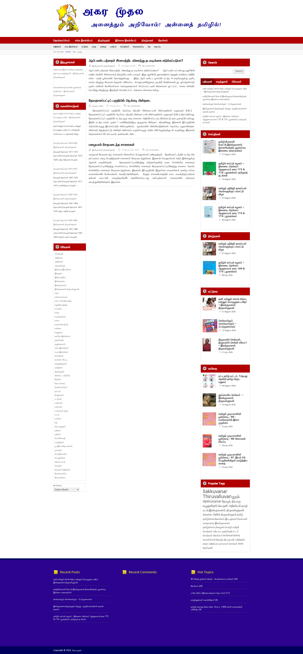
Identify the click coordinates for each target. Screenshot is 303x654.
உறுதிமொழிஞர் (61, 304)
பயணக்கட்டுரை (61, 410)
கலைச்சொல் (209, 539)
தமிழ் (240, 514)
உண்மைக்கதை (61, 296)
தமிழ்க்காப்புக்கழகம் (214, 527)
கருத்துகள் (222, 81)
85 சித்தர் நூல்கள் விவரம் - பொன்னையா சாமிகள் (212, 578)
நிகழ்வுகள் (147, 40)
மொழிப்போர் (60, 457)
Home (68, 52)
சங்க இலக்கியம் (84, 40)
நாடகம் (58, 391)
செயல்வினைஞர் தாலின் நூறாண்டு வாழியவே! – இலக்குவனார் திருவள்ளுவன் (67, 91)
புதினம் (58, 430)
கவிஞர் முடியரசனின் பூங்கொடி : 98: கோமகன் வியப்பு (232, 438)
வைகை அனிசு (211, 514)
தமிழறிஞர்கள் (61, 363)
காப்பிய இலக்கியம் (62, 336)
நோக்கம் (163, 41)
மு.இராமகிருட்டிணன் (64, 446)
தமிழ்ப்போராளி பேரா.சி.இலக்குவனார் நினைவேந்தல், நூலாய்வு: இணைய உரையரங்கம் (225, 98)
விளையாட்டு (60, 461)
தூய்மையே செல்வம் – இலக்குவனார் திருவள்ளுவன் (230, 397)
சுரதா (205, 543)
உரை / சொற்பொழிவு (63, 300)
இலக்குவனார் (60, 285)
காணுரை (58, 332)
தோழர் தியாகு (223, 539)
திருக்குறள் (104, 40)
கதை (94, 46)
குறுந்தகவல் (60, 344)
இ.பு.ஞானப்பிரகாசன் (236, 519)
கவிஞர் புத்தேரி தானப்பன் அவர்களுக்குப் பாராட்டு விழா (232, 191)
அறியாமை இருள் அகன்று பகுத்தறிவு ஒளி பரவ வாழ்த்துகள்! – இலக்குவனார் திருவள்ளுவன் (68, 73)
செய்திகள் (124, 46)
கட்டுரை (85, 46)
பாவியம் (113, 46)
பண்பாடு (58, 406)
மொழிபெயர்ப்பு (61, 453)
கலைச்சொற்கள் (61, 324)
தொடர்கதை (60, 383)
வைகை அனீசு (97, 106)
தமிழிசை (59, 367)
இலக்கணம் (60, 281)
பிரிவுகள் (236, 81)
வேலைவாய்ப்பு (138, 46)
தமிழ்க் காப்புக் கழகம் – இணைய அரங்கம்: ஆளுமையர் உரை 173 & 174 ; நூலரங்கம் (231, 212)
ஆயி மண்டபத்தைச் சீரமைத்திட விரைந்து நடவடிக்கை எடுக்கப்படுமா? (136, 60)
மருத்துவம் (59, 442)
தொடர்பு (157, 46)
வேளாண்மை (60, 477)
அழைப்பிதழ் (60, 265)
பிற (149, 46)
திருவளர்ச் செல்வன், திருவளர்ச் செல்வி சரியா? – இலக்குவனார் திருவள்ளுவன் (232, 344)
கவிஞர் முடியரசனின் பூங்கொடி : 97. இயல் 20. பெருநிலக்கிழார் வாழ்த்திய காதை (233, 459)
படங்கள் (58, 398)
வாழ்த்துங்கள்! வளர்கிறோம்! (203, 599)
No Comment (148, 65)
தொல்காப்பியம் (61, 40)
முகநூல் (58, 450)
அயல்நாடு (59, 253)
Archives (57, 485)
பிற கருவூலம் (60, 426)
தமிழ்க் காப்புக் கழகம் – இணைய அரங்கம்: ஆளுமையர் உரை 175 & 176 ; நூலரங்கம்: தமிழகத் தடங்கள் (224, 119)
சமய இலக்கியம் (71, 46)
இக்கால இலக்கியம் (125, 40)
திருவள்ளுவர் (228, 514)
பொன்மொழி (60, 438)
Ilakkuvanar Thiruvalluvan (217, 493)
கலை (57, 320)
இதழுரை (58, 273)
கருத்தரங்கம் (60, 316)
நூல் (236, 496)
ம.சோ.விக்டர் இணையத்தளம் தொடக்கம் (208, 592)
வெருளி (58, 465)
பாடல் (57, 414)
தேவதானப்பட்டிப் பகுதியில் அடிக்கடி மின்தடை (120, 100)
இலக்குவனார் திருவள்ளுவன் (103, 65)
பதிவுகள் (207, 81)
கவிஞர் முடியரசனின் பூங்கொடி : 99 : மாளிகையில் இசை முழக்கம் (229, 418)
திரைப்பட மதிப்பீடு (62, 375)
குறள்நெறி (59, 340)
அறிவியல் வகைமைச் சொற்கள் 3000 (226, 543)
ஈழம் (57, 292)
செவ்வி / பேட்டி (61, 359)
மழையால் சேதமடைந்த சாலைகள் (111, 144)
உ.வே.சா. (217, 531)
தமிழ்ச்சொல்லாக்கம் (214, 519)
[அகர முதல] (137, 31)
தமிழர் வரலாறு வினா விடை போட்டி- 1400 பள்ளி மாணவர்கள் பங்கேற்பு (217, 608)
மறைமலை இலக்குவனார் (216, 523)
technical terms (231, 535)
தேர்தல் (58, 379)
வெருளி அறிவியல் (62, 469)
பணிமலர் (58, 402)
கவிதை (103, 46)
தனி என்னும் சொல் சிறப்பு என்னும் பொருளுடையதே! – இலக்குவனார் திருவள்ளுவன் (67, 117)
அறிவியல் (57, 46)
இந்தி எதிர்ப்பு (60, 277)
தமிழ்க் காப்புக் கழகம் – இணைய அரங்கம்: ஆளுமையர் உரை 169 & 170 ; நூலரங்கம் (231, 267)
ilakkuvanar (212, 501)
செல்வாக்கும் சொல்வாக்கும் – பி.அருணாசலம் (222, 103)
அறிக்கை (59, 257)
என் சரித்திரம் (238, 539)
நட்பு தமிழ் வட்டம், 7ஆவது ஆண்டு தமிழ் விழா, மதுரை (232, 378)
